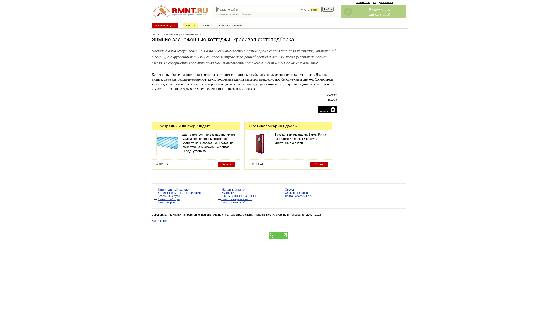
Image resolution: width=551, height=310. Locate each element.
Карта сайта (159, 220)
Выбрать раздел (165, 26)
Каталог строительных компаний (179, 192)
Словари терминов (297, 192)
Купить (226, 164)
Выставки (227, 192)
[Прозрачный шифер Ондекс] (168, 153)
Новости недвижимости (236, 199)
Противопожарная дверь (273, 126)
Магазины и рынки (233, 189)
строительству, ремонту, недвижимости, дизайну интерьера (261, 214)
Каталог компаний (230, 26)
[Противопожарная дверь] (260, 153)
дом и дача (202, 15)
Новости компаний (233, 202)
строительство (179, 15)
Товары (207, 26)
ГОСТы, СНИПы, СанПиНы (238, 196)
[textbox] (269, 9)
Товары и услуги (169, 196)
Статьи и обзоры (169, 199)
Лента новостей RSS (298, 196)
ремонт (191, 15)
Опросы (290, 189)
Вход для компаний (383, 2)
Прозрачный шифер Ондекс (183, 126)
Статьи (190, 26)
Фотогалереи (166, 202)
